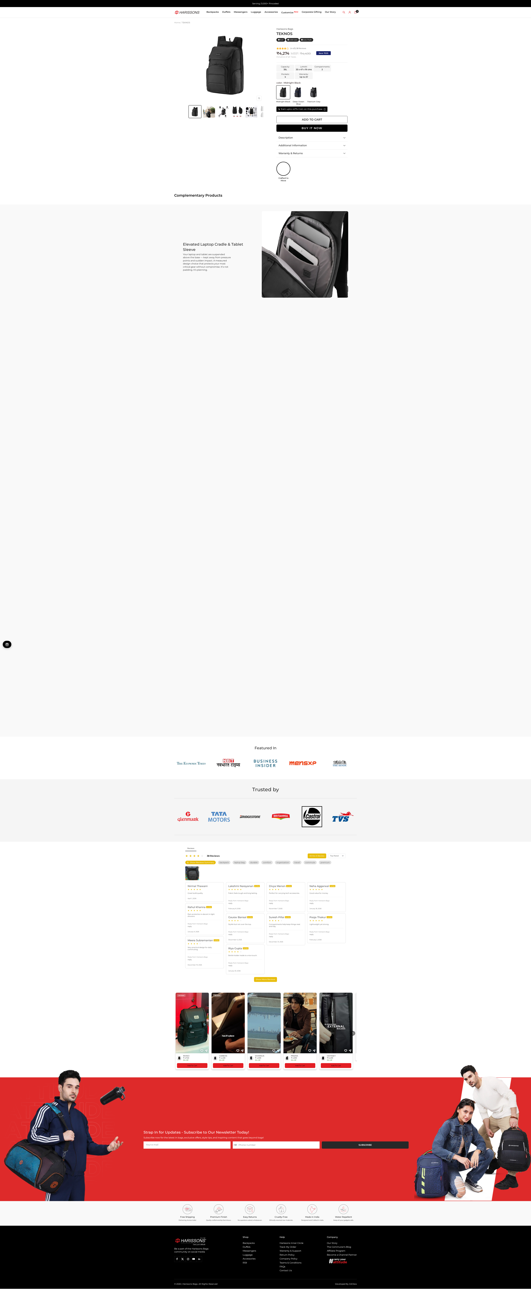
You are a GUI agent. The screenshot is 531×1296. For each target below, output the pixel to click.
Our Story (330, 12)
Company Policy (288, 1258)
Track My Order (288, 1247)
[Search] (344, 12)
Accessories (271, 12)
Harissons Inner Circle (291, 1243)
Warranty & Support (290, 1251)
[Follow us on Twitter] (182, 1259)
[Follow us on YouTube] (193, 1259)
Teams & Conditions (290, 1262)
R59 (245, 1262)
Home (177, 22)
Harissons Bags (284, 29)
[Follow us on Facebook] (177, 1259)
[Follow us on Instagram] (188, 1259)
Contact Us (286, 1270)
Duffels (226, 12)
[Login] (349, 12)
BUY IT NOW (312, 128)
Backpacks (212, 12)
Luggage (256, 12)
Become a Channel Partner (342, 1255)
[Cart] (355, 12)
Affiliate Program (336, 1251)
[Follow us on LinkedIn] (199, 1259)
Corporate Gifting (312, 12)
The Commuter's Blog (339, 1247)
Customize (289, 12)
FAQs (282, 1266)
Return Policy (287, 1255)
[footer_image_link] (196, 1241)
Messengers (240, 12)
